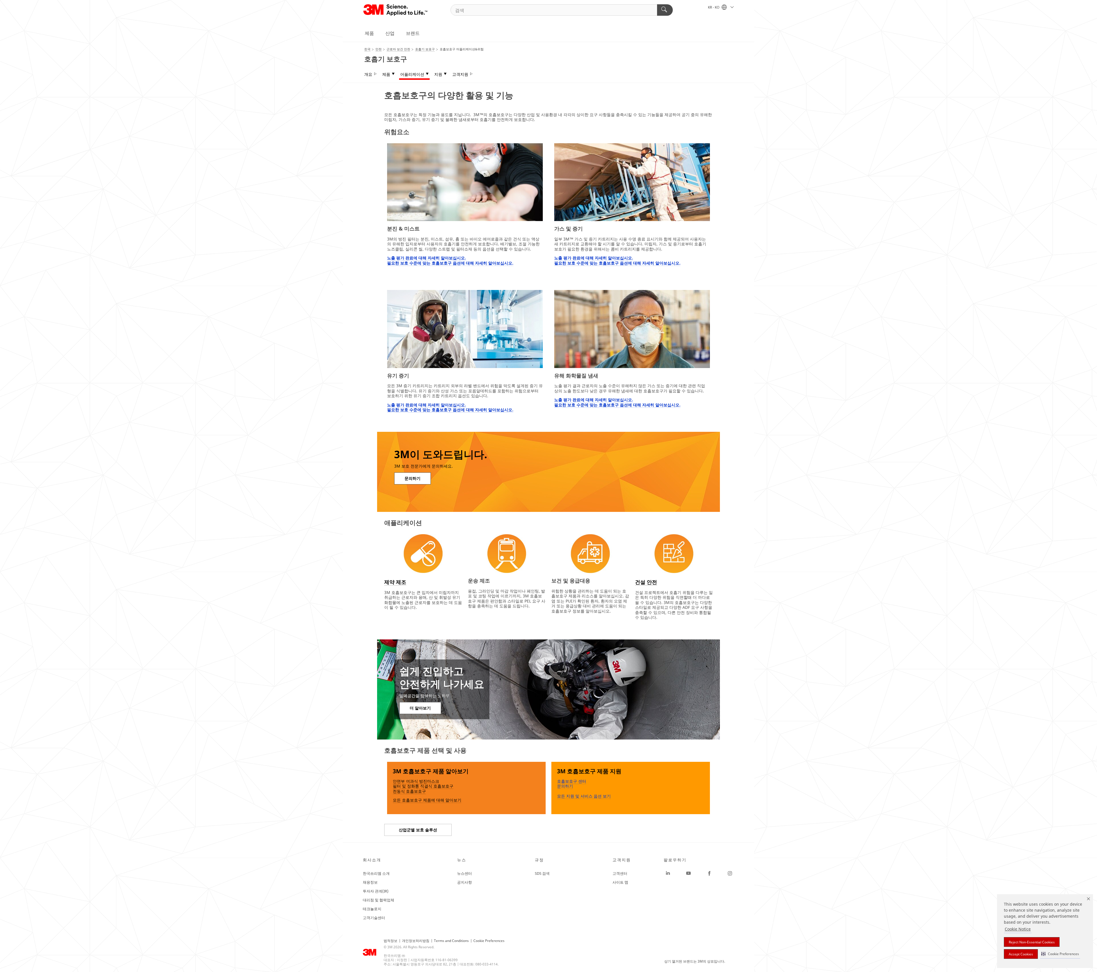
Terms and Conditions (451, 941)
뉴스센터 (464, 873)
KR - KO (714, 7)
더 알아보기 (420, 708)
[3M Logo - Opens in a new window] (395, 10)
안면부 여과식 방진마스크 (416, 781)
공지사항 (464, 882)
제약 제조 (395, 582)
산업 (390, 33)
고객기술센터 (374, 917)
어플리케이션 (412, 74)
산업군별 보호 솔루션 (418, 829)
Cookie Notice (1018, 929)
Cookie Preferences (489, 941)
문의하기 (413, 478)
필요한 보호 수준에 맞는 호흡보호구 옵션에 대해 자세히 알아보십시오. (450, 263)
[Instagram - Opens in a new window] (730, 873)
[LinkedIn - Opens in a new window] (668, 873)
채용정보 (370, 882)
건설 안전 (646, 582)
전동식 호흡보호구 (409, 791)
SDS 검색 (542, 873)
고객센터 (619, 873)
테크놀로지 (372, 908)
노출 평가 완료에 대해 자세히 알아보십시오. (426, 258)
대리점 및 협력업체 (378, 900)
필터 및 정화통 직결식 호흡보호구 (423, 786)
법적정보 (390, 941)
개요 (368, 74)
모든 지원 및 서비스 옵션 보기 (584, 796)
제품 (369, 33)
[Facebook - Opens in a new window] (709, 873)
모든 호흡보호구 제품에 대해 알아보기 (427, 800)
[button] (1060, 954)
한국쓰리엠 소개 (376, 873)
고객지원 (460, 74)
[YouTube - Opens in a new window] (688, 873)
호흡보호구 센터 (571, 781)
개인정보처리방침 (415, 941)
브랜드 (413, 33)
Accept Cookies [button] (1021, 954)
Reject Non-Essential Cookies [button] (1032, 942)
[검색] (665, 10)
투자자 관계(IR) (376, 891)
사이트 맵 (620, 882)
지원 (438, 74)
